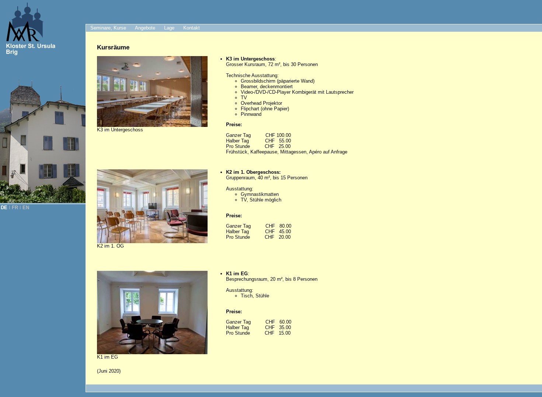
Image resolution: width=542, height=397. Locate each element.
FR (15, 207)
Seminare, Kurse (108, 28)
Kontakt (191, 28)
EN (25, 207)
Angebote (145, 28)
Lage (169, 28)
